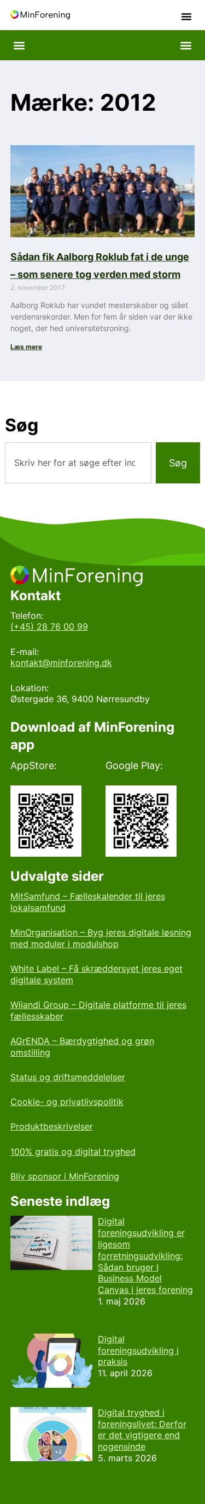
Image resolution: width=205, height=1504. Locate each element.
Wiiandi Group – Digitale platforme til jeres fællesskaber (98, 1010)
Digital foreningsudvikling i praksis (138, 1351)
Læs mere (26, 347)
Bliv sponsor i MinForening (64, 1176)
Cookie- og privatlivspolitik (67, 1101)
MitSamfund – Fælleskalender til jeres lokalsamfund (87, 902)
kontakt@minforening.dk (61, 662)
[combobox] (78, 462)
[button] (186, 16)
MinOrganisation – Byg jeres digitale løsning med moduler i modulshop (100, 938)
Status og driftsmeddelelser (67, 1077)
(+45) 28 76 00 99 (49, 626)
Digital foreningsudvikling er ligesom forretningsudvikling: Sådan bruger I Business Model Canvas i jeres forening (145, 1255)
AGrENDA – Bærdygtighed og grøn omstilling (82, 1046)
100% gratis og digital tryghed (73, 1151)
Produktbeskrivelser (51, 1126)
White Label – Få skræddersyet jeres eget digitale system (96, 974)
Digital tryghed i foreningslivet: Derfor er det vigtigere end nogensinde (142, 1429)
